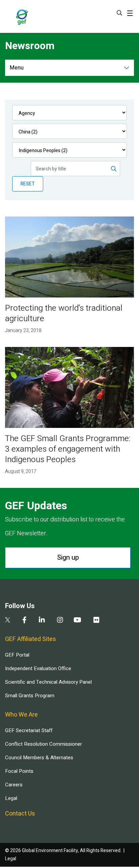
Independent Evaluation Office (38, 668)
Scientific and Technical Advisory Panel (48, 682)
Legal (11, 798)
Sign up (68, 557)
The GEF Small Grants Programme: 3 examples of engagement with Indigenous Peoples (67, 449)
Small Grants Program (29, 695)
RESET (28, 183)
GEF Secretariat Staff (28, 730)
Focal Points (19, 771)
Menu (17, 68)
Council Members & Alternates (39, 757)
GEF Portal (17, 655)
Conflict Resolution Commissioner (43, 744)
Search (119, 13)
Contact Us (20, 813)
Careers (14, 784)
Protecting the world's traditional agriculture (63, 313)
